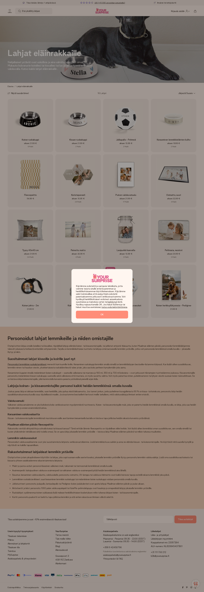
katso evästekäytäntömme (114, 307)
